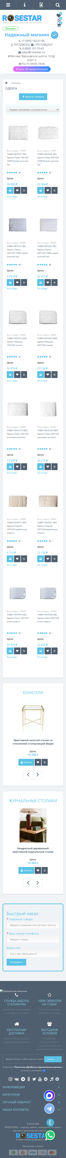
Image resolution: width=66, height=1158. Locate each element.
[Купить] (10, 190)
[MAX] (49, 1095)
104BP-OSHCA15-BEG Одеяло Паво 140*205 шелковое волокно (18, 434)
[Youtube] (39, 1078)
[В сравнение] (24, 190)
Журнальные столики (33, 800)
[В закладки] (17, 190)
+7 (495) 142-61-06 (33, 41)
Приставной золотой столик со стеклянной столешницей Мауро (33, 742)
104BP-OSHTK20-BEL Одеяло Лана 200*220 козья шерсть (48, 618)
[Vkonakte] (16, 1078)
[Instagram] (9, 1078)
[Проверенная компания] (13, 991)
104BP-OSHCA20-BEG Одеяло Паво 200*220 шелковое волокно (48, 434)
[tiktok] (50, 1078)
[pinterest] (56, 1078)
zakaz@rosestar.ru (33, 52)
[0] (59, 16)
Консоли (33, 692)
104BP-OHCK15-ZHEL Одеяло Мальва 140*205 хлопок (17, 342)
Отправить (16, 962)
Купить (28, 762)
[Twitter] (33, 1078)
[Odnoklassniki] (28, 1078)
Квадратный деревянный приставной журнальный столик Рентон (33, 850)
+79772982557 (43, 45)
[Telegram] (49, 1108)
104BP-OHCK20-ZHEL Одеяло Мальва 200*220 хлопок (47, 342)
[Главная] (6, 83)
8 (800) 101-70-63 (33, 48)
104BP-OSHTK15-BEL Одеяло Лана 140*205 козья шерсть (18, 618)
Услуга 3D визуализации (32, 69)
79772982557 (21, 45)
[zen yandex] (45, 1078)
